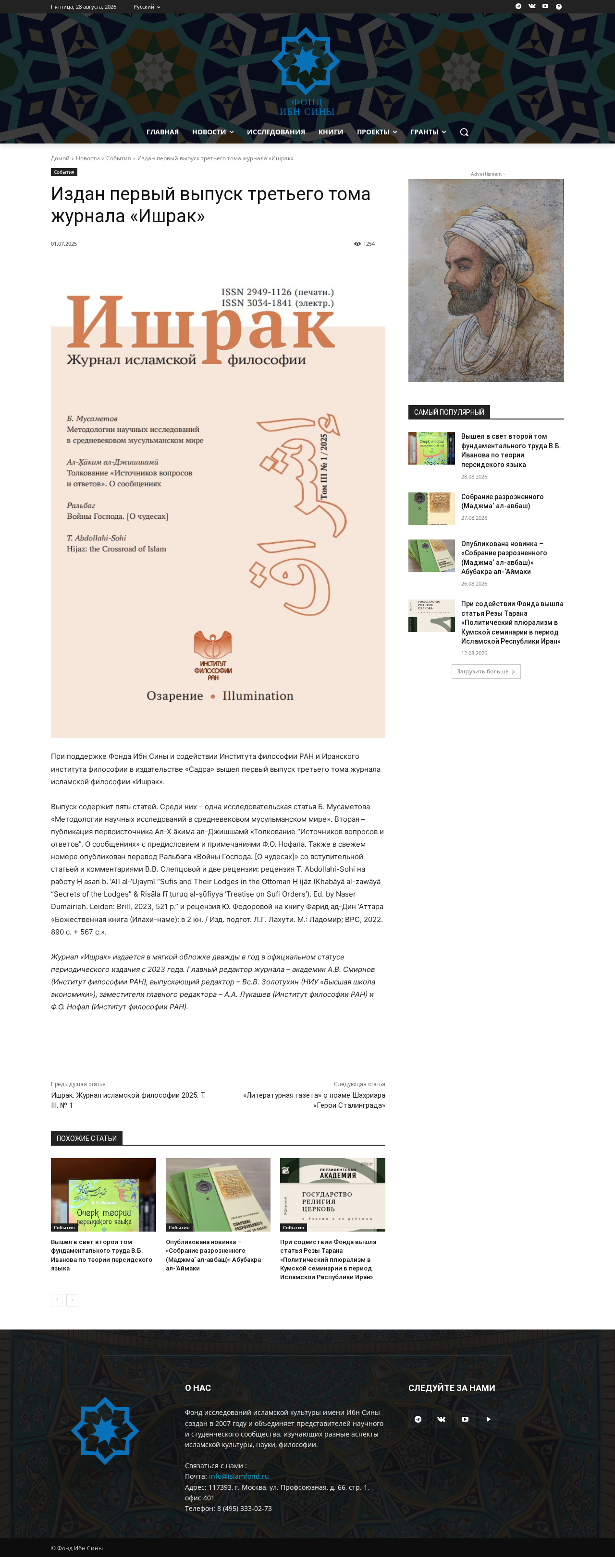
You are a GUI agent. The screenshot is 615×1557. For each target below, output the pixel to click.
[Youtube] (545, 6)
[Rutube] (558, 6)
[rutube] (489, 1419)
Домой (60, 158)
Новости (88, 158)
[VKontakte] (532, 6)
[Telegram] (518, 6)
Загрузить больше (483, 671)
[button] (464, 132)
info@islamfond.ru (239, 1476)
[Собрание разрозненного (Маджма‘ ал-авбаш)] (431, 508)
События (118, 158)
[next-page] (72, 1300)
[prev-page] (57, 1300)
